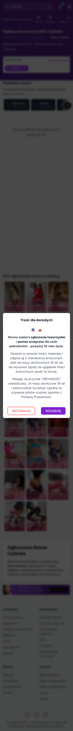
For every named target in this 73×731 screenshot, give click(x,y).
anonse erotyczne (30, 341)
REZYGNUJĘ (21, 411)
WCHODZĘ (53, 411)
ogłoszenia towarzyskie (48, 337)
